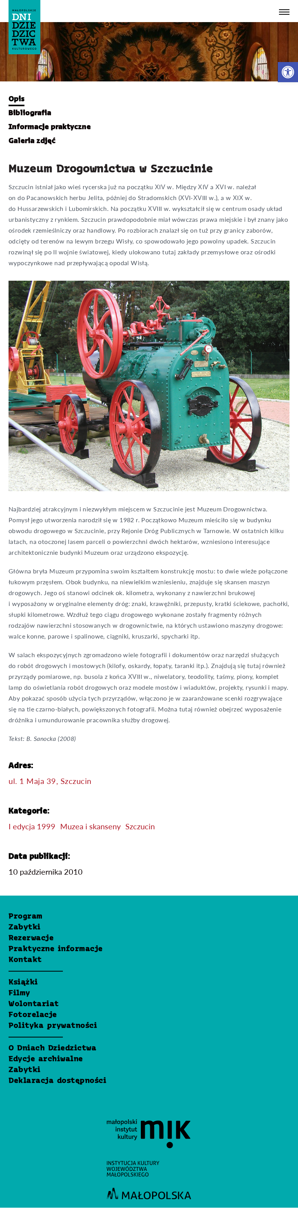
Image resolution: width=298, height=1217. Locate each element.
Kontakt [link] (25, 960)
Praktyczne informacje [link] (56, 949)
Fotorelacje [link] (33, 1015)
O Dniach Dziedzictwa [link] (52, 1048)
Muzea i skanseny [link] (90, 826)
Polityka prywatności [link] (53, 1026)
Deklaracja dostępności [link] (57, 1081)
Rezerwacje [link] (31, 938)
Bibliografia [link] (30, 113)
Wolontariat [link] (34, 1004)
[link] (288, 72)
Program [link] (26, 916)
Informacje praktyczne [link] (50, 127)
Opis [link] (16, 99)
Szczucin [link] (140, 826)
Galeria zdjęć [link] (32, 141)
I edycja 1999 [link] (32, 826)
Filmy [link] (19, 993)
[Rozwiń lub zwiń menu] (284, 12)
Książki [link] (23, 982)
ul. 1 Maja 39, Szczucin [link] (50, 780)
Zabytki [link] (25, 927)
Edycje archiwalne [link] (46, 1059)
